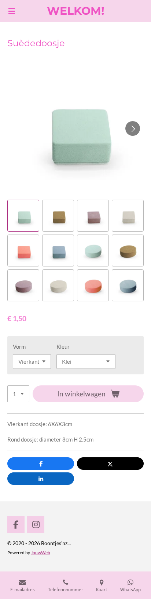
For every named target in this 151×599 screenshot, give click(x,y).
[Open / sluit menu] (12, 11)
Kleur (63, 346)
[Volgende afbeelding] (132, 128)
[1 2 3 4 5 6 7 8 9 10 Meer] (18, 394)
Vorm (19, 346)
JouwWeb (40, 552)
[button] (23, 216)
